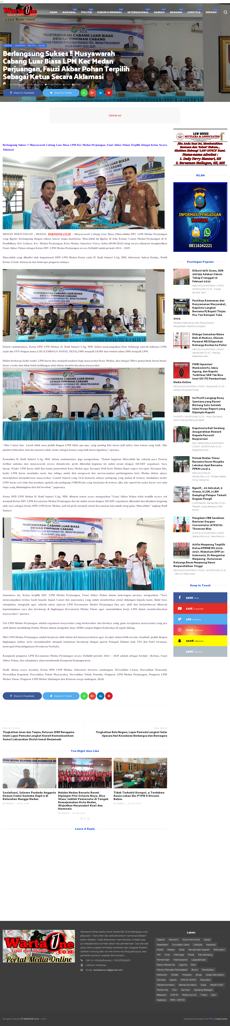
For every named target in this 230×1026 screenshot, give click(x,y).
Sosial (42, 45)
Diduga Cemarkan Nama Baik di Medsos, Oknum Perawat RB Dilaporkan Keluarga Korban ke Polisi (209, 339)
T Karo (203, 995)
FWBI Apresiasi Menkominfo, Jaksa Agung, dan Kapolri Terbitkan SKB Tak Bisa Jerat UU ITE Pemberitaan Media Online (199, 373)
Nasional (211, 944)
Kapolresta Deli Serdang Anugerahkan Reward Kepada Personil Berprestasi (208, 433)
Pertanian (162, 974)
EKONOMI (176, 12)
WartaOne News (165, 984)
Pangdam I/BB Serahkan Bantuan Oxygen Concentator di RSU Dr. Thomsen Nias (208, 523)
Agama (183, 964)
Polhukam (219, 949)
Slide (181, 949)
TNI (158, 954)
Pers (193, 964)
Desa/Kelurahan (215, 974)
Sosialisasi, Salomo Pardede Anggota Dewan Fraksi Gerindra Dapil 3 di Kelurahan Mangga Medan (29, 795)
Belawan (161, 995)
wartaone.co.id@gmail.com (108, 970)
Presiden (187, 974)
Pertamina (162, 990)
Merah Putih (216, 984)
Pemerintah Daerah (199, 949)
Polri (174, 990)
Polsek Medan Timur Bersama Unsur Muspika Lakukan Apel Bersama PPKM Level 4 (208, 463)
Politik (32, 45)
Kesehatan (162, 944)
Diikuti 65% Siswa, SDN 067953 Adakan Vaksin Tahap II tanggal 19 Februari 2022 (207, 276)
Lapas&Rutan (199, 959)
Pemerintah (163, 959)
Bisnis (195, 969)
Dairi (213, 995)
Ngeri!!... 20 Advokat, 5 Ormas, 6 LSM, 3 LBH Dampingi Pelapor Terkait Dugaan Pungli (209, 493)
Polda (191, 954)
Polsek (174, 974)
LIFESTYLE (193, 12)
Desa (203, 984)
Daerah (8, 45)
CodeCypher (221, 1019)
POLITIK (86, 12)
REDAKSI (211, 12)
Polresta (161, 979)
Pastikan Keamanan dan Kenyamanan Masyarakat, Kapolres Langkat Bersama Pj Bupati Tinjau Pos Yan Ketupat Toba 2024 (199, 309)
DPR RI (174, 995)
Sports (173, 979)
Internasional (180, 959)
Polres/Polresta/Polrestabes (172, 969)
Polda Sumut (189, 995)
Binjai (199, 974)
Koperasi (161, 1000)
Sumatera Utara (180, 944)
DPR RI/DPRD (188, 979)
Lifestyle (197, 944)
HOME (53, 12)
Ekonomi (20, 45)
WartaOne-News (188, 984)
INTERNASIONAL (138, 12)
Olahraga (179, 954)
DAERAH (159, 12)
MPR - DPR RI (177, 1000)
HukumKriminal (191, 939)
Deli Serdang (205, 954)
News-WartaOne (166, 964)
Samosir (185, 990)
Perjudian (205, 979)
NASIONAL (69, 12)
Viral (167, 954)
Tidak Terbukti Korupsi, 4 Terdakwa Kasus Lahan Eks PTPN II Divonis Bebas (139, 795)
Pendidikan (208, 969)
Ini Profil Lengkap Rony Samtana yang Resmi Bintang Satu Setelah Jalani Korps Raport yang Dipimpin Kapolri (208, 405)
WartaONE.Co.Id (31, 1019)
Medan (171, 949)
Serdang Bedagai (203, 990)
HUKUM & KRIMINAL (109, 12)
